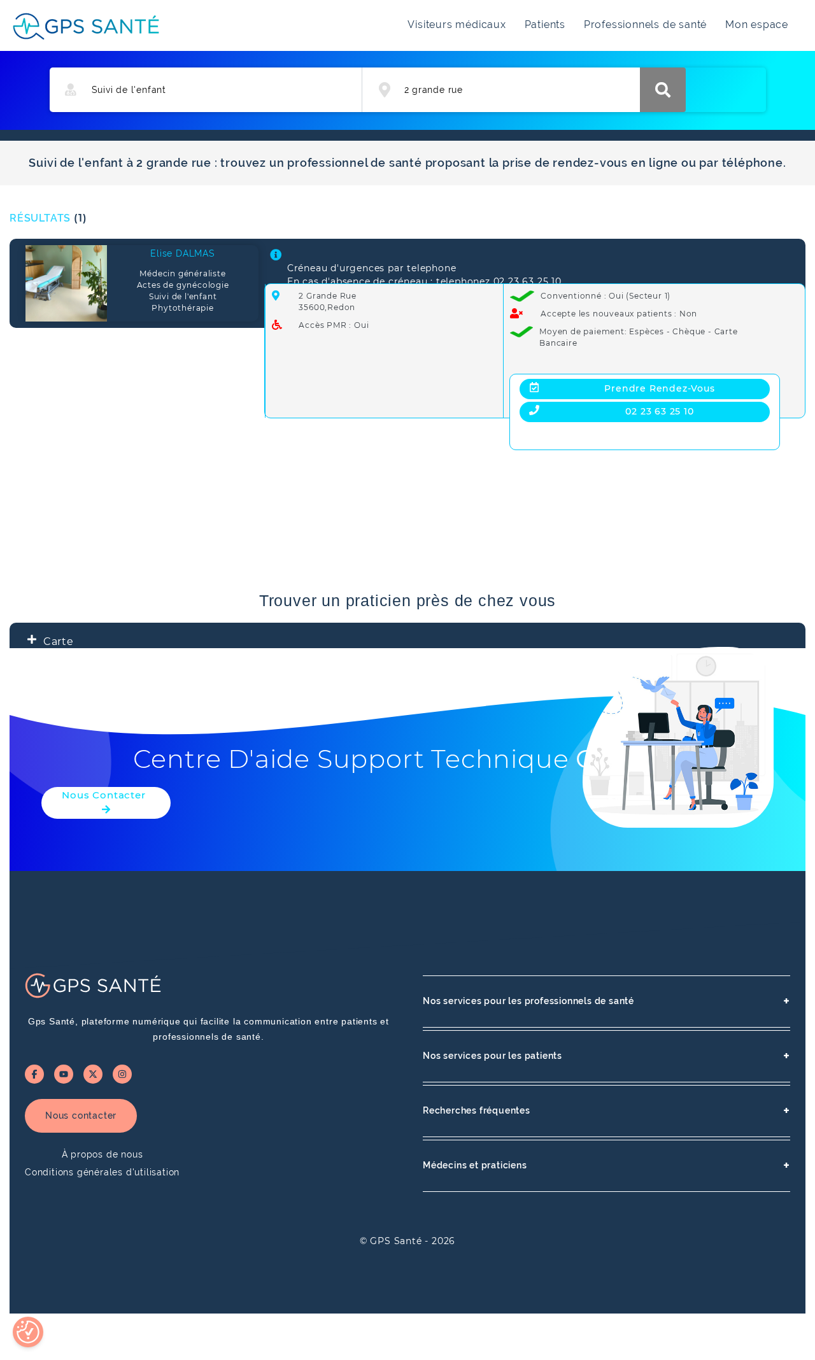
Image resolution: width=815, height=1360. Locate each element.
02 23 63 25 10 (659, 411)
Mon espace (756, 24)
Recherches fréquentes (606, 1110)
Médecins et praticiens (606, 1165)
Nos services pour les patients (606, 1056)
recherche (663, 89)
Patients (545, 24)
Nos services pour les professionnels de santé (606, 1001)
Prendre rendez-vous (659, 388)
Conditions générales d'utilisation (102, 1172)
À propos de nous (102, 1154)
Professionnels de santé (645, 24)
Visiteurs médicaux (457, 24)
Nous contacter (81, 1115)
